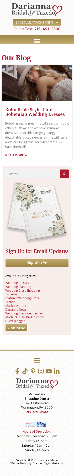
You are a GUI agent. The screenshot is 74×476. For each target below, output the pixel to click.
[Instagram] (41, 371)
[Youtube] (49, 371)
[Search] (64, 174)
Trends (10, 302)
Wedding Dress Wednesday (24, 313)
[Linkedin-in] (57, 371)
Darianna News (16, 310)
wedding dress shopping (22, 290)
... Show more (16, 327)
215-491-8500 (47, 29)
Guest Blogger (15, 321)
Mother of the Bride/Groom (24, 317)
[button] (37, 41)
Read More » (16, 155)
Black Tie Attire (16, 306)
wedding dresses (17, 283)
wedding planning (18, 287)
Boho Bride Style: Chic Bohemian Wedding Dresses (35, 112)
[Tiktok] (25, 371)
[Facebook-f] (17, 371)
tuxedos (11, 294)
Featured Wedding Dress (22, 298)
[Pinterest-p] (33, 371)
